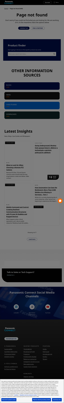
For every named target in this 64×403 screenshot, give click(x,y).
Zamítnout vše (57, 399)
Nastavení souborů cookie (9, 399)
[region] (32, 391)
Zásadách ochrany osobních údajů (28, 395)
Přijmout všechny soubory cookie (41, 399)
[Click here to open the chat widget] (60, 200)
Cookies (16, 395)
